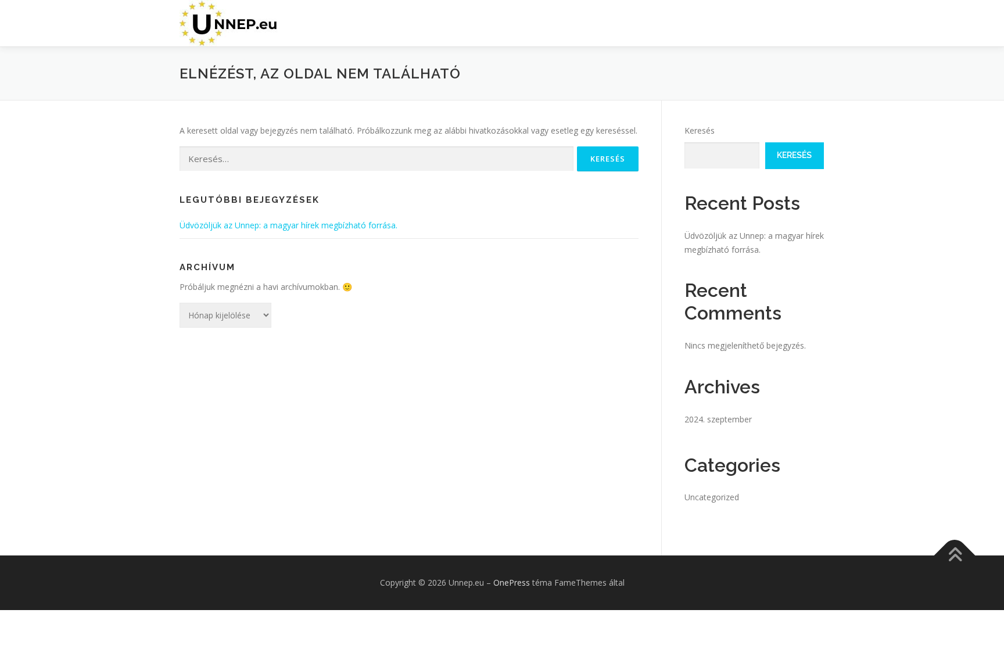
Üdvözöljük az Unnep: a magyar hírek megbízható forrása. (288, 225)
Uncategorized (711, 497)
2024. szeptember (718, 419)
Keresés (699, 130)
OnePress (511, 582)
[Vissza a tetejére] (955, 555)
